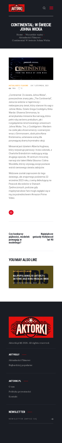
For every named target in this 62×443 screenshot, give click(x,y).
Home (20, 34)
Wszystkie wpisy (34, 34)
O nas (12, 386)
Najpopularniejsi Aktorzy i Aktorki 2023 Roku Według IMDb (31, 277)
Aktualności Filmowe (30, 37)
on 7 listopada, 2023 (39, 86)
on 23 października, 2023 (25, 283)
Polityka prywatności (20, 391)
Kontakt (13, 396)
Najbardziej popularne (20, 365)
